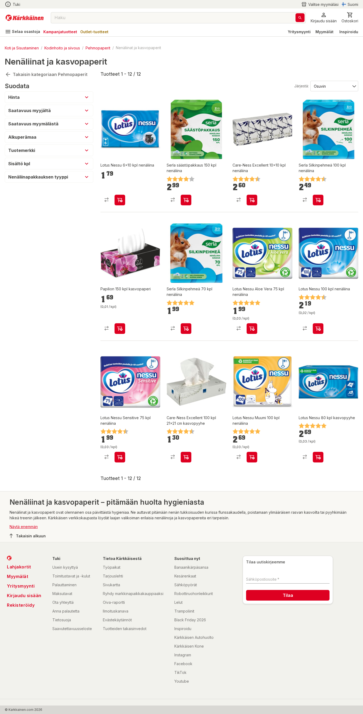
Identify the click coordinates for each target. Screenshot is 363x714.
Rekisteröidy (21, 605)
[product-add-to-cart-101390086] (318, 328)
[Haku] (300, 17)
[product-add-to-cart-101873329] (252, 457)
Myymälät (324, 31)
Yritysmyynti (299, 31)
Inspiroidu (348, 31)
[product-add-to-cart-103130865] (186, 200)
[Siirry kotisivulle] (24, 18)
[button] (320, 4)
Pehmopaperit (98, 47)
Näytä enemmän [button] (24, 526)
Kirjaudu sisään (24, 595)
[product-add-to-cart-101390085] (120, 457)
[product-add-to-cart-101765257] (186, 328)
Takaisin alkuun (31, 536)
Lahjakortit (19, 567)
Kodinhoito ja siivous (62, 47)
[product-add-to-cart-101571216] (318, 200)
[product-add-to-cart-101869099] (252, 200)
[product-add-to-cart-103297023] (120, 200)
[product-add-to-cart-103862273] (120, 328)
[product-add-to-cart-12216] (252, 328)
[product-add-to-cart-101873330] (318, 457)
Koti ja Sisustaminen (22, 47)
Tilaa (288, 595)
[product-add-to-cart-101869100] (186, 457)
